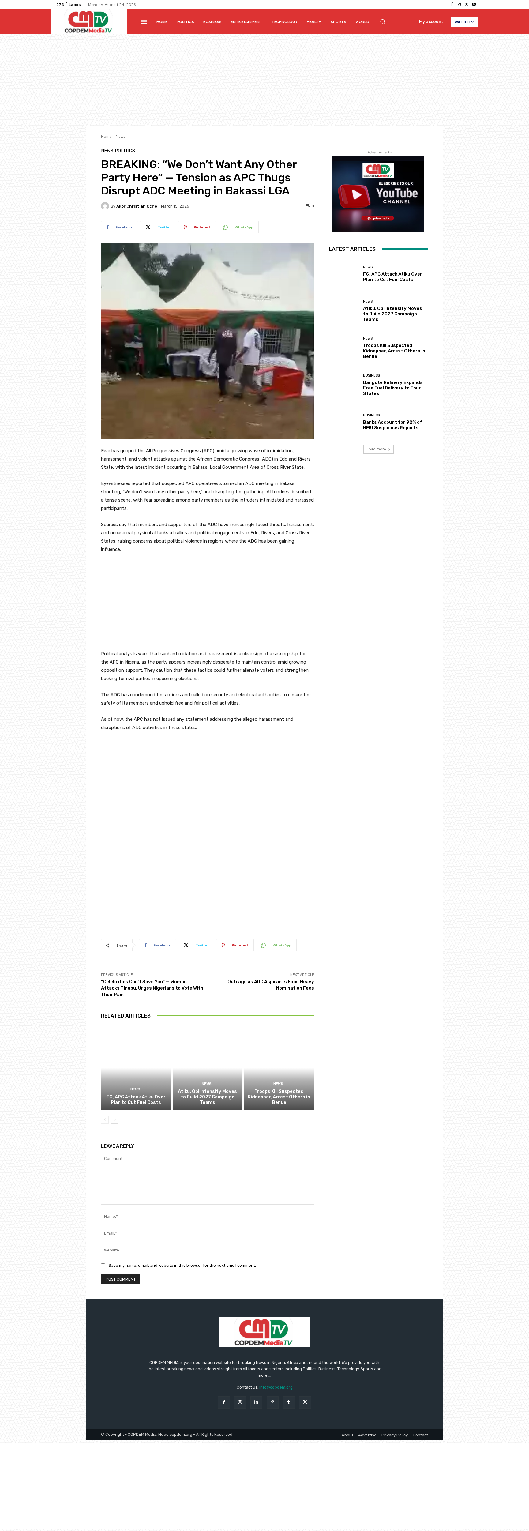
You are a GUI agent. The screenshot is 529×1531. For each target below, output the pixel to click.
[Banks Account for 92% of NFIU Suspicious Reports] (343, 422)
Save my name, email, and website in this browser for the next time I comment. (182, 1265)
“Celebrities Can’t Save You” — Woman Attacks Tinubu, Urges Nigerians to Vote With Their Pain (152, 988)
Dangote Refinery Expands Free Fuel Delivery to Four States (393, 388)
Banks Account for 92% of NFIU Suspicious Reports (392, 425)
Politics (125, 151)
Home (106, 136)
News (120, 136)
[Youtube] (474, 4)
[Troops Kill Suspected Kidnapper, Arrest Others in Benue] (279, 1068)
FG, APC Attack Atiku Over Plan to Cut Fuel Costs (136, 1099)
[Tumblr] (289, 1402)
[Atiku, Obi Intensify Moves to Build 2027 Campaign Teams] (208, 1068)
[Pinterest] (273, 1402)
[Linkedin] (256, 1402)
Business (371, 375)
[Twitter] (466, 4)
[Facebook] (452, 4)
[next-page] (114, 1120)
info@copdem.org (276, 1387)
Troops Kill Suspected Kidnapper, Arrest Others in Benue (279, 1097)
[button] (382, 21)
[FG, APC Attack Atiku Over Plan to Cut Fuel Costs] (136, 1068)
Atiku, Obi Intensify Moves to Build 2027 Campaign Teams (207, 1097)
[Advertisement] (264, 80)
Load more (376, 449)
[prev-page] (105, 1120)
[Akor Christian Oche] (106, 206)
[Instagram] (459, 4)
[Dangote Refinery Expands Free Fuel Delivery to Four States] (343, 385)
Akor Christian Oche (136, 206)
